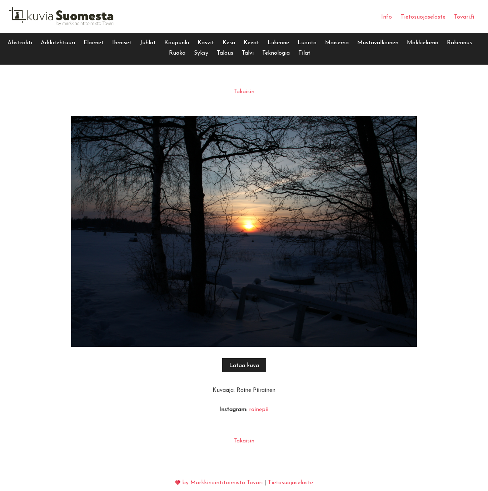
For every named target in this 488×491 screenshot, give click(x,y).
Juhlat (148, 43)
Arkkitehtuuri (58, 43)
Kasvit (206, 43)
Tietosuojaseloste (422, 17)
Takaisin (244, 92)
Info (386, 17)
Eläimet (94, 43)
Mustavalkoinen (377, 43)
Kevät (251, 43)
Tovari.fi (464, 17)
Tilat (304, 53)
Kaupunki (176, 43)
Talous (225, 53)
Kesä (229, 43)
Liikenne (278, 43)
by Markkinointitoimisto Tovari (222, 483)
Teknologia (276, 53)
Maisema (337, 43)
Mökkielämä (422, 43)
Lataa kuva (244, 366)
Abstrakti (20, 43)
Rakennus (459, 43)
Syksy (201, 53)
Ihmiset (121, 43)
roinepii (258, 409)
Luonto (307, 43)
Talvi (248, 53)
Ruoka (177, 53)
